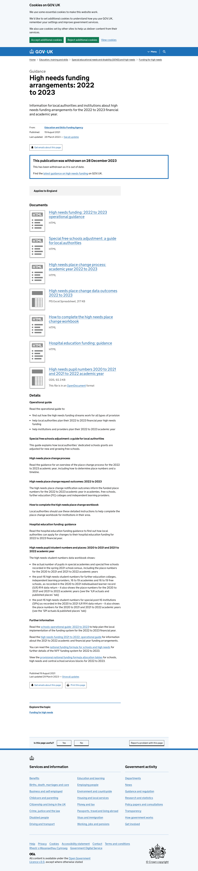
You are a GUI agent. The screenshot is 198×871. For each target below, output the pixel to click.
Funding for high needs (150, 59)
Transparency (133, 811)
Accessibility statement (76, 843)
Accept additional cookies (46, 40)
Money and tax (86, 804)
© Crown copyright (157, 862)
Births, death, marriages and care (49, 784)
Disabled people (39, 817)
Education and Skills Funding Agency (63, 127)
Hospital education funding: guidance (80, 343)
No (84, 743)
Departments (133, 778)
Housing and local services (93, 798)
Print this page (78, 685)
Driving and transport (42, 824)
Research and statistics (139, 798)
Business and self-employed (45, 791)
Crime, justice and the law (44, 811)
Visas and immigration (90, 817)
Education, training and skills (53, 59)
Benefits (34, 778)
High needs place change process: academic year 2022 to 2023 (77, 266)
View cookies (109, 40)
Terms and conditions (117, 843)
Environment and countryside (94, 791)
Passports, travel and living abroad (97, 811)
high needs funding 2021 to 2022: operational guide (71, 637)
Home (32, 59)
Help (32, 843)
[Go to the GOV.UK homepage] (41, 51)
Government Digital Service (86, 848)
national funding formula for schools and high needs (80, 647)
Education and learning (91, 778)
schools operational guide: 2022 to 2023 (65, 626)
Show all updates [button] (70, 676)
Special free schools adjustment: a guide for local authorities (82, 240)
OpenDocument (76, 385)
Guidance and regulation (139, 791)
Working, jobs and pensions (93, 824)
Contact (97, 843)
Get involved (132, 824)
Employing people (87, 784)
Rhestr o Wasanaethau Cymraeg (48, 848)
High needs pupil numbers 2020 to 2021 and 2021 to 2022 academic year (82, 371)
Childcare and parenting (43, 798)
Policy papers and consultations (144, 804)
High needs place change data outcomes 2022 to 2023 (83, 292)
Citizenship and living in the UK (47, 804)
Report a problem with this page (147, 743)
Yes (66, 743)
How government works (139, 817)
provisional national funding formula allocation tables (71, 657)
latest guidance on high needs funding (65, 173)
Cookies (54, 843)
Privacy (42, 843)
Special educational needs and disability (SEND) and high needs (103, 59)
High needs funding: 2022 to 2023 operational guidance (78, 214)
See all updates (71, 137)
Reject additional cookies (82, 40)
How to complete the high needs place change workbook (81, 319)
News (128, 784)
